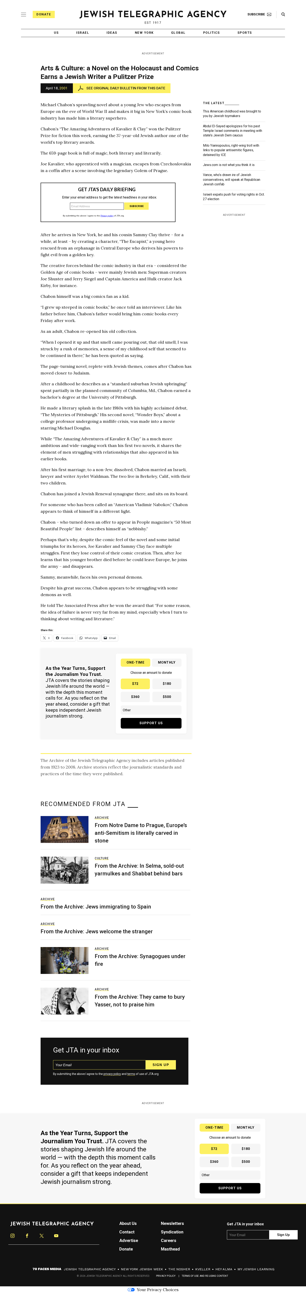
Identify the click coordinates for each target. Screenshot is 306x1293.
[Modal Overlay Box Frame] (153, 646)
